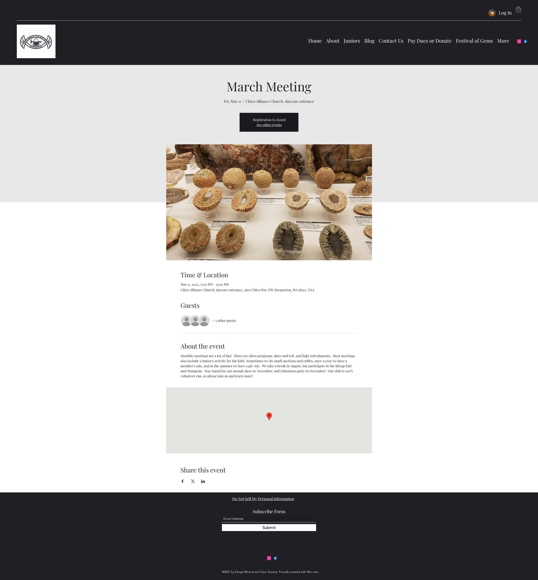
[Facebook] (525, 41)
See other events (269, 124)
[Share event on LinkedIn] (203, 481)
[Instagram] (519, 41)
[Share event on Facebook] (183, 481)
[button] (518, 9)
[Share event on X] (193, 481)
